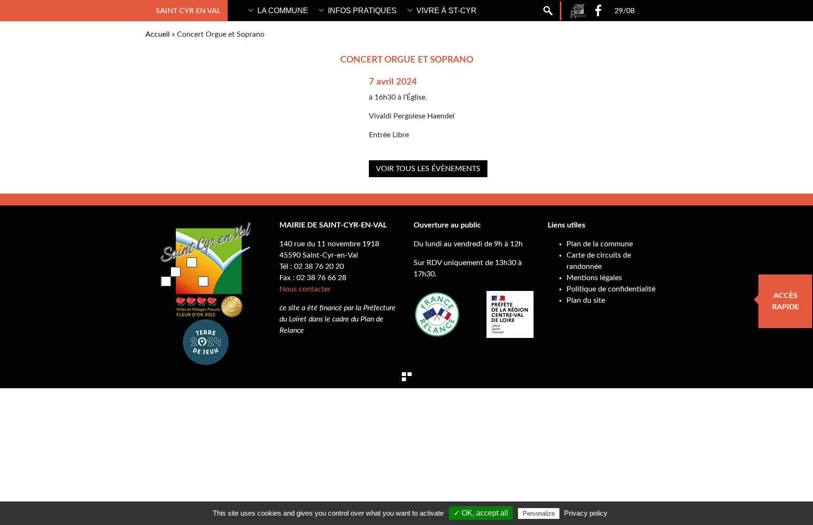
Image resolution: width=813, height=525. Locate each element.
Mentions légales (594, 278)
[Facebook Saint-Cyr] (598, 10)
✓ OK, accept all (481, 513)
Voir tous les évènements (428, 168)
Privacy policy (585, 513)
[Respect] (578, 10)
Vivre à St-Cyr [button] (446, 11)
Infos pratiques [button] (362, 11)
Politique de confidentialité (610, 289)
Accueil (157, 34)
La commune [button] (282, 11)
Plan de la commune (599, 244)
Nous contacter (305, 289)
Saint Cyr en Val (188, 11)
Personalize (539, 513)
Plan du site (585, 300)
